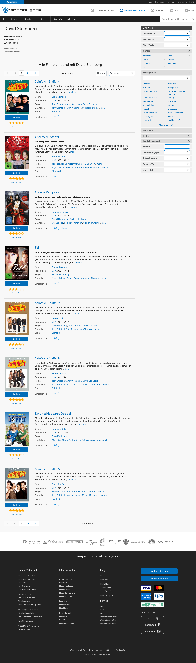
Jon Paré (56, 163)
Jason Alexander (73, 107)
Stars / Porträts (105, 587)
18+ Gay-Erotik (24, 586)
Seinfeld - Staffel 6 (47, 469)
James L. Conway (86, 163)
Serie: (37, 111)
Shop (176, 10)
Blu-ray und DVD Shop (26, 579)
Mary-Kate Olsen (60, 439)
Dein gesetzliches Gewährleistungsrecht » (98, 556)
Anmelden (12, 2)
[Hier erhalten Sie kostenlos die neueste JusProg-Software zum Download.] (152, 604)
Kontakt (103, 610)
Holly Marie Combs (75, 167)
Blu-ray (64, 228)
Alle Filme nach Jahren (27, 589)
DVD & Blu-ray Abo (25, 594)
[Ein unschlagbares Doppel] (17, 429)
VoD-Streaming (24, 601)
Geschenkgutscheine (26, 613)
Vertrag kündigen (159, 571)
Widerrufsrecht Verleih (109, 616)
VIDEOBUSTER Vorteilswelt (28, 626)
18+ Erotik (22, 582)
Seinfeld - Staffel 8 (47, 358)
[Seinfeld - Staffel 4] (17, 97)
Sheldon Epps (58, 491)
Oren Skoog (57, 222)
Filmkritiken (104, 584)
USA (54, 100)
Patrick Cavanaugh (73, 222)
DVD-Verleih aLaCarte (134, 10)
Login (151, 2)
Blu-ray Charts (64, 589)
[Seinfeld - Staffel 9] (17, 318)
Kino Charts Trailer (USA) (68, 623)
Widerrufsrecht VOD (108, 620)
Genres (13, 18)
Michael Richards (90, 107)
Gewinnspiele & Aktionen (28, 609)
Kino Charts (63, 608)
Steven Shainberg (60, 274)
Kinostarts (63, 601)
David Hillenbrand (78, 219)
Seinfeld (56, 111)
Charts (28, 18)
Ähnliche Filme (16, 127)
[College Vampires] (17, 208)
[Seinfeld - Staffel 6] (17, 485)
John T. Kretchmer (69, 163)
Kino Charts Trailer (66, 620)
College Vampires (47, 192)
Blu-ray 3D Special (107, 595)
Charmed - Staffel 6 (48, 137)
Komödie (62, 96)
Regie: (38, 104)
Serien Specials (106, 591)
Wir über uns (75, 650)
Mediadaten (121, 650)
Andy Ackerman (74, 104)
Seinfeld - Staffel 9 (47, 303)
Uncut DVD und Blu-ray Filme (29, 604)
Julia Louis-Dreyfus (75, 384)
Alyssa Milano (58, 167)
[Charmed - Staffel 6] (17, 152)
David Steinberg (90, 104)
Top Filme (63, 576)
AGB (101, 613)
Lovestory (64, 267)
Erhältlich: (41, 116)
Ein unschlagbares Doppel (53, 413)
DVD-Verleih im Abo (104, 10)
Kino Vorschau (64, 604)
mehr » (72, 91)
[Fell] (17, 263)
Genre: (38, 96)
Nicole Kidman (59, 278)
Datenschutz (87, 650)
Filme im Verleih (67, 570)
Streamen (159, 10)
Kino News (104, 579)
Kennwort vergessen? (166, 2)
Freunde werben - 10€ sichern (30, 616)
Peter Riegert (72, 329)
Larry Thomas (85, 329)
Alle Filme (72, 18)
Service (104, 600)
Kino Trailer (63, 616)
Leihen (16, 117)
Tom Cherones (59, 104)
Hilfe (102, 606)
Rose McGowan (92, 167)
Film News (104, 576)
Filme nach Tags (24, 629)
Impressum (99, 650)
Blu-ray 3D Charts (66, 596)
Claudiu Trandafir (91, 222)
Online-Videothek (27, 570)
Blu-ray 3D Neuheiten (67, 593)
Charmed (56, 171)
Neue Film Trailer (65, 613)
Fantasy (61, 156)
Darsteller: (40, 107)
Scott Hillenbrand (60, 219)
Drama (55, 267)
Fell (37, 247)
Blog (191, 10)
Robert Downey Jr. (75, 278)
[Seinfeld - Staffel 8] (17, 374)
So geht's (58, 18)
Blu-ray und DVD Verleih (27, 576)
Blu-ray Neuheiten (66, 586)
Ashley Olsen (75, 439)
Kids (64, 428)
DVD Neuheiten (65, 579)
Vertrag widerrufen (159, 578)
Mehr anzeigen (165, 124)
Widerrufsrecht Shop (108, 623)
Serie (54, 96)
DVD (55, 116)
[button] (101, 73)
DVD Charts (63, 582)
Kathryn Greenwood (91, 439)
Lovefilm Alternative (26, 621)
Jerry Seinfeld (58, 107)
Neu (42, 18)
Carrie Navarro (92, 278)
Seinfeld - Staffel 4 (47, 81)
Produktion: (40, 100)
